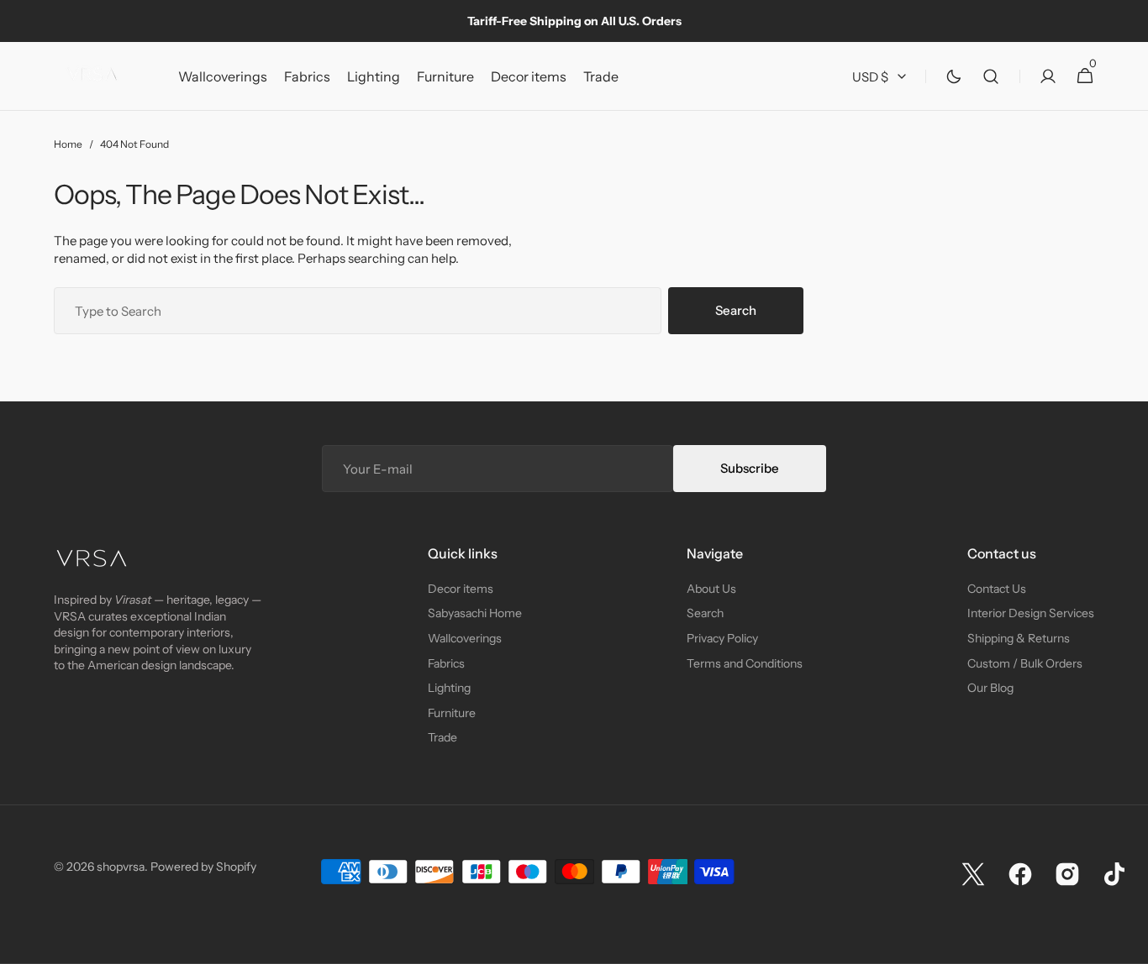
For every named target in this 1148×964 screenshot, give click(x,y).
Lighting (449, 687)
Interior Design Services (1030, 613)
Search (735, 310)
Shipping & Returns (1018, 638)
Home (68, 144)
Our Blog (990, 687)
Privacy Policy (722, 638)
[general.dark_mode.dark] (953, 76)
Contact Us (996, 588)
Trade (442, 737)
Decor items (460, 588)
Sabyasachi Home (475, 613)
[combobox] (357, 310)
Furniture (452, 712)
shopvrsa (121, 866)
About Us (711, 588)
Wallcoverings (465, 638)
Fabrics (446, 663)
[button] (990, 76)
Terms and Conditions (745, 663)
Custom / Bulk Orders (1024, 663)
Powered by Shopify (203, 866)
